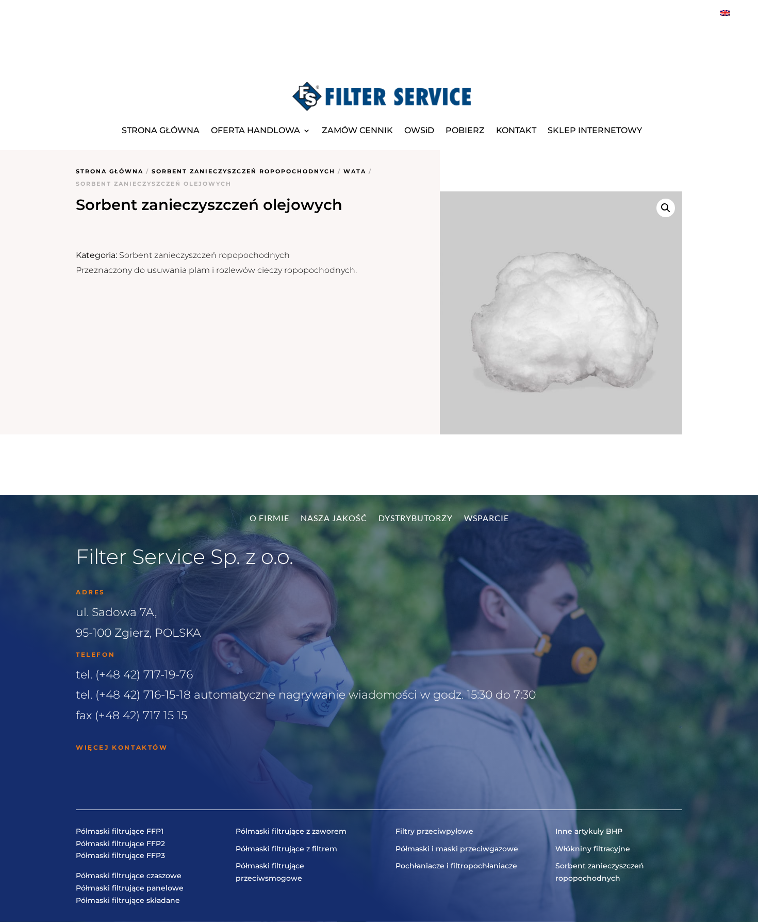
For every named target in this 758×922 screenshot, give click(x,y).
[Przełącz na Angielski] (725, 12)
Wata (354, 171)
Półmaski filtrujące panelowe (130, 888)
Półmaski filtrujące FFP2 (120, 843)
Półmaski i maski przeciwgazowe (457, 848)
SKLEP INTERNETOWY (595, 130)
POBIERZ (465, 130)
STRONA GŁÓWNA (161, 130)
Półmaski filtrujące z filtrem (286, 848)
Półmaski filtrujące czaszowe (129, 875)
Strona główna (109, 171)
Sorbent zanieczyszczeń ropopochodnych (243, 171)
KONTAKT (516, 130)
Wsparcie (486, 518)
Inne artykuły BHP (588, 831)
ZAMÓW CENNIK (357, 130)
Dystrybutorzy (415, 518)
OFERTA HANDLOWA (255, 130)
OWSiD (419, 130)
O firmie (269, 518)
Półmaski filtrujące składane (128, 900)
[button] (665, 208)
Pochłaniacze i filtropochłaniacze (456, 865)
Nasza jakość (334, 518)
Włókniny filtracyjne (592, 848)
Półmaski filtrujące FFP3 (120, 855)
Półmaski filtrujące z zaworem (291, 831)
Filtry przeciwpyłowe (434, 831)
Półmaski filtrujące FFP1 (119, 831)
